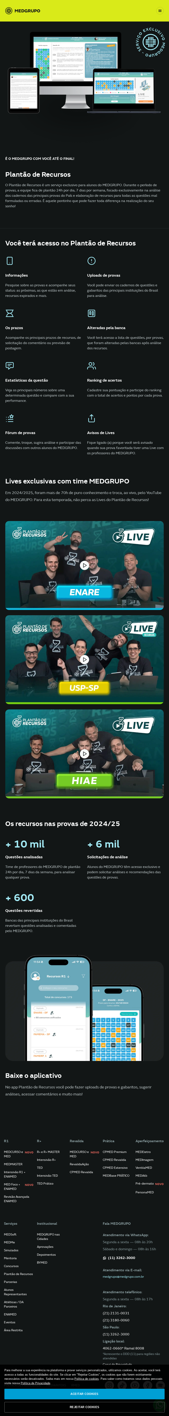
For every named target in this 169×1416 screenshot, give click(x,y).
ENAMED (10, 1314)
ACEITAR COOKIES (84, 1394)
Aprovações (45, 1247)
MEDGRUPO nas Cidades (48, 1237)
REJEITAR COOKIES (84, 1407)
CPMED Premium (115, 1152)
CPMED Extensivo (115, 1168)
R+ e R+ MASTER (48, 1152)
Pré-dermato (150, 1184)
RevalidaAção (79, 1164)
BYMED (42, 1262)
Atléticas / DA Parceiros (14, 1304)
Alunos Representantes (15, 1292)
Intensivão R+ (46, 1160)
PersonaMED (145, 1192)
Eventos (9, 1322)
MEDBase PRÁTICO (116, 1176)
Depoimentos (46, 1255)
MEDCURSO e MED (18, 1154)
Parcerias (10, 1282)
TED (40, 1168)
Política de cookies (86, 1378)
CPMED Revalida (81, 1172)
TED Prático (45, 1183)
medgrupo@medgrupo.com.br (123, 1277)
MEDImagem (144, 1160)
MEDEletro (143, 1152)
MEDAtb (141, 1176)
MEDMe (9, 1242)
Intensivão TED (47, 1176)
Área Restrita (13, 1330)
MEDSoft (10, 1234)
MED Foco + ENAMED (18, 1187)
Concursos (11, 1266)
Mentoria (10, 1258)
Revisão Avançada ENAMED (16, 1199)
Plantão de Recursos (18, 1274)
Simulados (11, 1250)
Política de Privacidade (35, 1383)
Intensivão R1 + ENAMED (14, 1174)
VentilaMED (144, 1168)
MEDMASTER (13, 1164)
